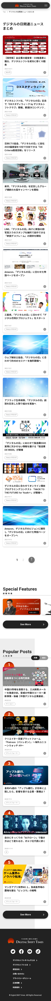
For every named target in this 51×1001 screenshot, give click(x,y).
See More (25, 624)
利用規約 (16, 987)
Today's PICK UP (11, 115)
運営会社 (16, 969)
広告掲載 (16, 983)
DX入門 (8, 72)
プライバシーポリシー (21, 978)
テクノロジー (10, 704)
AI (6, 852)
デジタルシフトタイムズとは (24, 960)
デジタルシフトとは (20, 965)
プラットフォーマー (12, 753)
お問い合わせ (18, 974)
